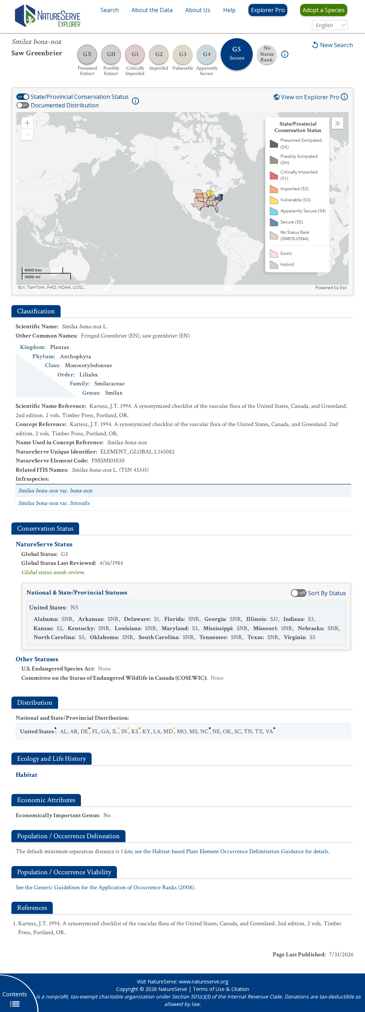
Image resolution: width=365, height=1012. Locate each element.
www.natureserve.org (203, 981)
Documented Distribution (65, 105)
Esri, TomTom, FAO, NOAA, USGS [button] (51, 287)
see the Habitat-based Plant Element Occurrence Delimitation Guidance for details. (232, 851)
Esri (343, 287)
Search (110, 10)
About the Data (152, 10)
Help (229, 10)
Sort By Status (327, 593)
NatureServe (172, 989)
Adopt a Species (324, 10)
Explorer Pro (268, 10)
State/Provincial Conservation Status (80, 97)
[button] (27, 123)
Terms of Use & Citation (221, 989)
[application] (182, 201)
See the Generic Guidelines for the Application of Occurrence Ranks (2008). (105, 887)
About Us (197, 10)
